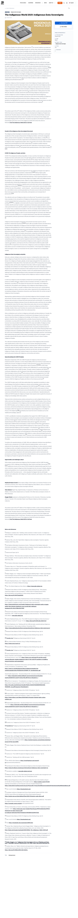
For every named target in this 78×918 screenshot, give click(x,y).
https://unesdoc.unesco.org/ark (13, 803)
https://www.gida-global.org (34, 586)
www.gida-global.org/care (25, 771)
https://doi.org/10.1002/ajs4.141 (41, 843)
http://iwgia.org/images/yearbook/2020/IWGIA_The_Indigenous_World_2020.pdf (26, 830)
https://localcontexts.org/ (24, 789)
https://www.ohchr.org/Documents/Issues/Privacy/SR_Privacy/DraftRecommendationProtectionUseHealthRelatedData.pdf (37, 785)
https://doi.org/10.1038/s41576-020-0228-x (16, 850)
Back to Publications (10, 8)
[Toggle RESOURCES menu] (42, 3)
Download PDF (64, 23)
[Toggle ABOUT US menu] (55, 3)
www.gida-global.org (17, 615)
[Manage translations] (69, 8)
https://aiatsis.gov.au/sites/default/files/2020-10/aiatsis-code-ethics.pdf (24, 796)
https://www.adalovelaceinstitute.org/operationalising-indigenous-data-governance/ (27, 628)
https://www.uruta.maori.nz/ (12, 643)
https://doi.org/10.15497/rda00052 (14, 595)
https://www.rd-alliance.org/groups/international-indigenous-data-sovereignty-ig (26, 768)
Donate (59, 2)
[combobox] (71, 3)
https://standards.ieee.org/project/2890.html (21, 822)
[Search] (64, 3)
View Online (64, 26)
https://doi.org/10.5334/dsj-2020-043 (36, 621)
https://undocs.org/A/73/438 (41, 781)
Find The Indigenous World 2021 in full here (20, 122)
